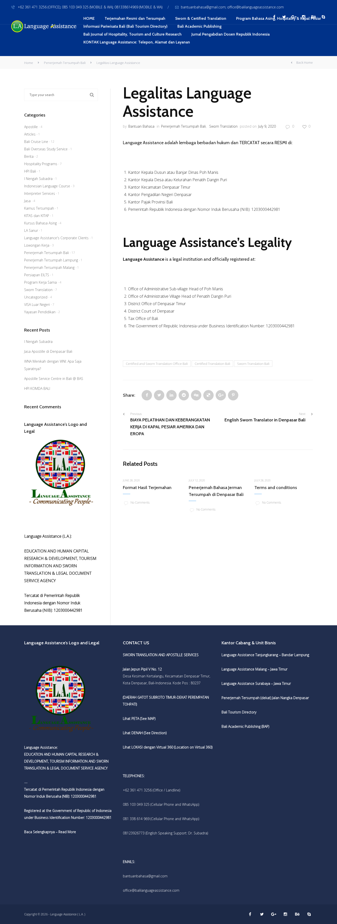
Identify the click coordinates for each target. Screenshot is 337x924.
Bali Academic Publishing (199, 26)
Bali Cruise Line (36, 141)
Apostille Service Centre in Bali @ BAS (53, 378)
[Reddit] (184, 395)
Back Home (304, 62)
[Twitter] (159, 395)
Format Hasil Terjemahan (147, 487)
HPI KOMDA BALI (37, 388)
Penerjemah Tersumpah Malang (49, 267)
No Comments (140, 502)
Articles (30, 134)
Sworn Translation (223, 126)
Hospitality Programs (40, 163)
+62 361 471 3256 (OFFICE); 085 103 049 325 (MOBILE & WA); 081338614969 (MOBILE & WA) (89, 7)
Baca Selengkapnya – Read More (50, 831)
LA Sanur (31, 230)
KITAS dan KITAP (36, 215)
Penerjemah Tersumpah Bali (65, 62)
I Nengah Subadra (38, 178)
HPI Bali (30, 171)
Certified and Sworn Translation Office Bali (157, 363)
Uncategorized (35, 297)
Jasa (27, 200)
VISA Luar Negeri (37, 304)
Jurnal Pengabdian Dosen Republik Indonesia (230, 34)
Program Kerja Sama (40, 282)
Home (28, 62)
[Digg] (196, 395)
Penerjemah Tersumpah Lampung (51, 260)
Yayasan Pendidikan (40, 312)
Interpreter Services (39, 193)
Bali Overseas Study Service (46, 149)
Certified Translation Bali (212, 363)
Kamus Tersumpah (39, 208)
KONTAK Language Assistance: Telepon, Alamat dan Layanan (136, 42)
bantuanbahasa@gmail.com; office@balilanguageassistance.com (232, 7)
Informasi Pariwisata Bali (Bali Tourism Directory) (125, 26)
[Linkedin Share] (171, 395)
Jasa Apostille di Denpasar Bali (48, 351)
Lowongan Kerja (36, 245)
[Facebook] (147, 395)
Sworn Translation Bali (253, 363)
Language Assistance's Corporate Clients (56, 238)
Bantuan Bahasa (141, 126)
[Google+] (221, 395)
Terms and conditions (275, 487)
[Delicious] (208, 395)
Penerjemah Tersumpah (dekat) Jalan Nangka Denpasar (265, 697)
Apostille (31, 126)
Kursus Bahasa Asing (40, 223)
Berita (29, 156)
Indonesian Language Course (47, 186)
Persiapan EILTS (36, 275)
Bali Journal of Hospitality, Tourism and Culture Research (132, 34)
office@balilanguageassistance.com (151, 890)
